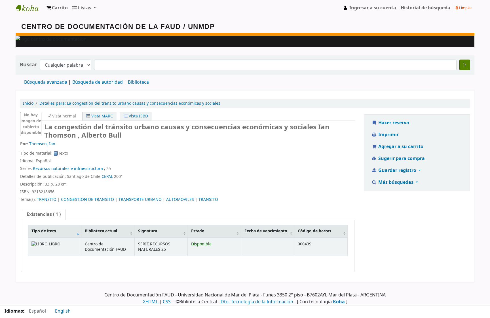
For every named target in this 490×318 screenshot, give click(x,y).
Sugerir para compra (401, 158)
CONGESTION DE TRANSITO (87, 200)
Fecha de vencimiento (265, 231)
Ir (464, 65)
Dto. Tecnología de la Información (257, 301)
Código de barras (314, 231)
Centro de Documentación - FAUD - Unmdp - (30, 8)
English (63, 311)
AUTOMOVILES (180, 200)
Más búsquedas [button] (396, 182)
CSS (167, 301)
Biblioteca (138, 82)
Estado (197, 231)
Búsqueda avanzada (45, 82)
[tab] (44, 214)
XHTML (150, 301)
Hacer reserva (393, 122)
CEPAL (107, 177)
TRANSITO (46, 200)
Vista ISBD (138, 116)
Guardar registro (397, 170)
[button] (57, 8)
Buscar (28, 65)
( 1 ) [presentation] (44, 214)
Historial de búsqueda (425, 8)
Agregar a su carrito (400, 146)
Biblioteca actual (101, 231)
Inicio (28, 103)
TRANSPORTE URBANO (140, 200)
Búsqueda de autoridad (97, 82)
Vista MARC (101, 116)
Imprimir (388, 134)
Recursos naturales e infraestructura (68, 169)
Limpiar (465, 7)
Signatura (147, 231)
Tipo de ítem (43, 231)
